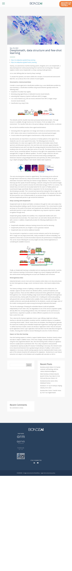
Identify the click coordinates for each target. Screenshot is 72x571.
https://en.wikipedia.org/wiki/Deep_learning (23, 60)
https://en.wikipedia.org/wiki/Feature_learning (24, 62)
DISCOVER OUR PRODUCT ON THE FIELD (66, 4)
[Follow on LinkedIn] (34, 462)
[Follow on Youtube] (37, 462)
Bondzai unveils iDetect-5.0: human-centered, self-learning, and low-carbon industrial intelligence (50, 369)
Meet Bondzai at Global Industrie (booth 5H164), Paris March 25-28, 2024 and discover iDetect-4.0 (50, 376)
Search (29, 365)
